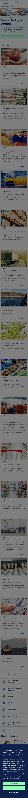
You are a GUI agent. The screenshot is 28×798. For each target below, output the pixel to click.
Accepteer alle (14, 783)
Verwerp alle (14, 788)
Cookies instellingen (14, 792)
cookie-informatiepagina (12, 778)
